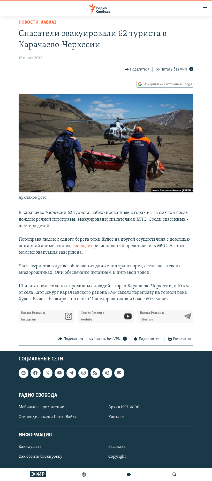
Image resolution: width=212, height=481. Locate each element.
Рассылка (117, 447)
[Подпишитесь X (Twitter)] (47, 373)
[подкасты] (84, 474)
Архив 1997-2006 (123, 407)
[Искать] (174, 474)
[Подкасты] (107, 373)
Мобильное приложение (41, 407)
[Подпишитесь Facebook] (35, 373)
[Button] (137, 69)
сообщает (83, 246)
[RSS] (95, 373)
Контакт (116, 417)
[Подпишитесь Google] (23, 373)
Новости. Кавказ (37, 22)
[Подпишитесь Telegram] (71, 373)
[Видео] (129, 474)
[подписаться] (119, 373)
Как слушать (30, 447)
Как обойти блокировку (40, 457)
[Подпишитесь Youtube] (59, 373)
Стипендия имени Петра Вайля (48, 417)
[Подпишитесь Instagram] (83, 373)
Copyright (117, 457)
